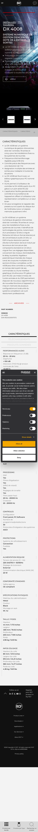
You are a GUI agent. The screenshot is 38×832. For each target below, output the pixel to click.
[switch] (33, 415)
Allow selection (19, 451)
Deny (19, 457)
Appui (13, 79)
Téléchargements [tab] (19, 339)
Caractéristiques (10, 131)
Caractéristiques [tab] (19, 334)
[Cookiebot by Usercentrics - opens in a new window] (22, 372)
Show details (26, 437)
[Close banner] (35, 372)
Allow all (19, 444)
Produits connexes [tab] (19, 345)
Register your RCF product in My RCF (29, 693)
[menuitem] (19, 753)
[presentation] (2, 119)
